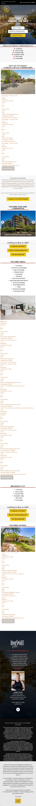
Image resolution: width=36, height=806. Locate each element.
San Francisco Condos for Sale (19, 658)
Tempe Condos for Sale (19, 663)
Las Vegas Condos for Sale (19, 654)
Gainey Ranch (5, 186)
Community (13, 183)
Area (8, 183)
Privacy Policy (9, 723)
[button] (2, 222)
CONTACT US (18, 704)
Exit (18, 801)
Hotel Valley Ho (18, 235)
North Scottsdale (24, 186)
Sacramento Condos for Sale (19, 665)
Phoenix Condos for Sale (19, 661)
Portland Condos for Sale (19, 656)
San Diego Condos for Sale (19, 660)
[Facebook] (18, 709)
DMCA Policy (18, 723)
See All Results (8, 168)
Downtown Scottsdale (14, 185)
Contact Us (18, 796)
